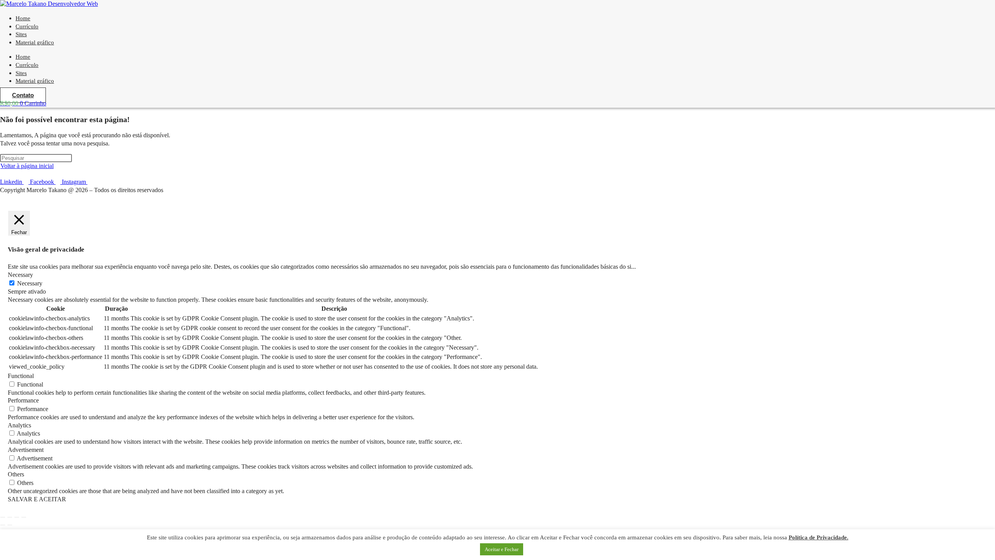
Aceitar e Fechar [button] (501, 549)
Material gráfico (35, 42)
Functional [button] (21, 376)
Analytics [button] (19, 425)
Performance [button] (23, 400)
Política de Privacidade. (818, 537)
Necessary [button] (20, 274)
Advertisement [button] (26, 449)
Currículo (27, 65)
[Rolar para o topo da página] (2, 198)
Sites (21, 73)
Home (23, 57)
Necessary (29, 283)
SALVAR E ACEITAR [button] (37, 499)
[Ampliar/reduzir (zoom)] (2, 517)
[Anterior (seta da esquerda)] (2, 525)
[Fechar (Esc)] (23, 517)
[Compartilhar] (16, 517)
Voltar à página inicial (27, 166)
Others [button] (16, 474)
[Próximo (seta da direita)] (9, 525)
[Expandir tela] (9, 517)
